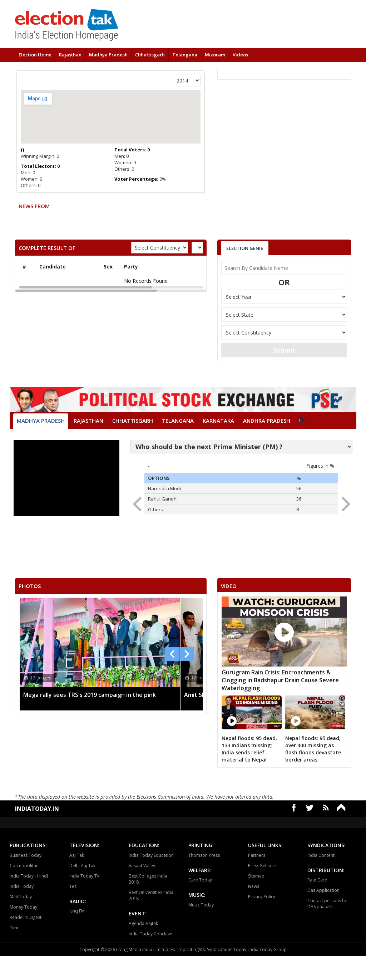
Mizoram (215, 54)
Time (15, 928)
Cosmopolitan (24, 866)
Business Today (25, 855)
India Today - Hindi (29, 876)
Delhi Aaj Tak (82, 866)
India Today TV (84, 876)
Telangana (184, 54)
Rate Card (317, 880)
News (253, 886)
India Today (22, 886)
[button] (343, 502)
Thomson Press (204, 855)
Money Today (23, 907)
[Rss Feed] (326, 810)
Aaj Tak (76, 855)
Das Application (323, 890)
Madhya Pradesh (108, 54)
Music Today (201, 905)
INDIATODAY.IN (37, 809)
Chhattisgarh (150, 54)
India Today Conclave (150, 934)
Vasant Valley (142, 866)
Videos (240, 54)
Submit (284, 350)
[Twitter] (310, 810)
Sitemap (256, 876)
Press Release (262, 866)
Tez (72, 886)
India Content (321, 855)
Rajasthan (70, 54)
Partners (256, 855)
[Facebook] (294, 810)
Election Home (35, 54)
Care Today (200, 880)
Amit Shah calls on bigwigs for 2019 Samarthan (129, 695)
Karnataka (218, 420)
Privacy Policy (261, 897)
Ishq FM (77, 911)
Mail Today (21, 897)
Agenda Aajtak (143, 923)
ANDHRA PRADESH (266, 420)
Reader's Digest (25, 917)
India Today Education (151, 855)
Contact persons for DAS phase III (327, 904)
